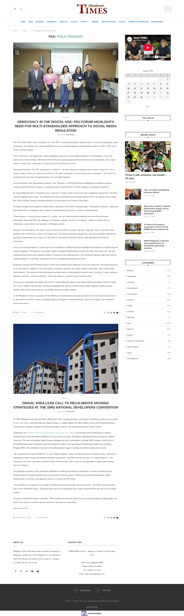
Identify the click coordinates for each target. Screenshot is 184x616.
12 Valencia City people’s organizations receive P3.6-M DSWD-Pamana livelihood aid (156, 227)
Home (23, 22)
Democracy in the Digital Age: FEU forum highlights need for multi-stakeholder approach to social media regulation (66, 126)
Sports (84, 22)
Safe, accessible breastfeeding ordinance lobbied (156, 191)
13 (148, 88)
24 (128, 97)
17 (128, 93)
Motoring (149, 317)
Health (122, 22)
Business (40, 22)
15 (161, 88)
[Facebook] (15, 9)
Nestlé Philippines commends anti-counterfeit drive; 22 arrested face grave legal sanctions (156, 244)
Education (149, 282)
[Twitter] (21, 9)
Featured (149, 300)
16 (167, 88)
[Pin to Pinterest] (114, 313)
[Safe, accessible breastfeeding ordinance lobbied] (133, 194)
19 (141, 93)
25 (135, 97)
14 (154, 88)
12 (141, 88)
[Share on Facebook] (108, 313)
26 (141, 97)
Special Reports (108, 22)
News (30, 22)
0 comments (38, 312)
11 (135, 88)
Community (52, 22)
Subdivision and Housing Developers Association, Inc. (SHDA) (51, 433)
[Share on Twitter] (111, 312)
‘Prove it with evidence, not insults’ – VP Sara (146, 177)
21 (154, 93)
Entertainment (149, 288)
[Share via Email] (117, 313)
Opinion (95, 22)
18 (135, 93)
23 (167, 93)
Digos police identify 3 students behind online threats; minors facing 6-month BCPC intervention (157, 210)
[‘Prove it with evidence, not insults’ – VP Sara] (148, 156)
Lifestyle (63, 22)
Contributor (69, 135)
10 (128, 88)
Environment (157, 22)
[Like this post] (105, 313)
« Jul (147, 106)
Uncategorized (149, 358)
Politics (74, 22)
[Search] (168, 8)
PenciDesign (114, 601)
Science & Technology (138, 22)
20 (148, 93)
